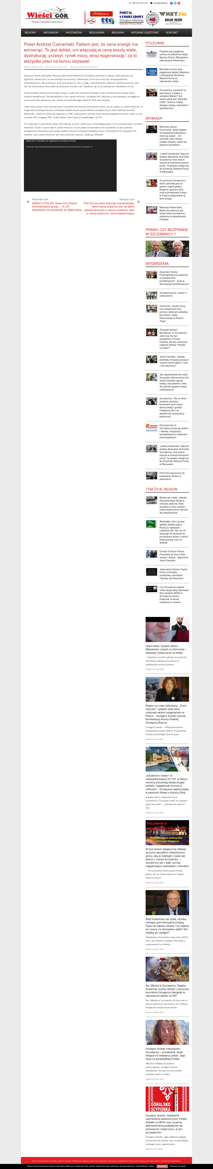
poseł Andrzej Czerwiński (85, 67)
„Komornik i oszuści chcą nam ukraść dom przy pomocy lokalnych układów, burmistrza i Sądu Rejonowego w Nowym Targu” (174, 313)
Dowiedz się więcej (178, 1166)
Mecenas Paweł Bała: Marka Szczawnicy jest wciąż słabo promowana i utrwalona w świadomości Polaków (173, 213)
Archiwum (50, 32)
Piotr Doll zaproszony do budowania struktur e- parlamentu (172, 476)
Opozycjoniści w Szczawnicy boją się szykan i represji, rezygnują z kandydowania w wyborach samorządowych (174, 431)
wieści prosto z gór (59, 67)
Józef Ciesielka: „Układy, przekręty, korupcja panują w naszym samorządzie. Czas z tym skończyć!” (174, 361)
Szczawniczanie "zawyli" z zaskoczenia (173, 294)
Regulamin (96, 32)
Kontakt (172, 32)
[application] (70, 165)
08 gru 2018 (37, 67)
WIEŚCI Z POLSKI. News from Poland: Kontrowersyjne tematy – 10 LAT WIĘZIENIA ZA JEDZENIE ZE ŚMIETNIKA (57, 206)
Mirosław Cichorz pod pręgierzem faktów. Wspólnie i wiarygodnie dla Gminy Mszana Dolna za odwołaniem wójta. (174, 75)
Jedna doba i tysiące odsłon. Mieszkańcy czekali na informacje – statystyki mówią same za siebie (166, 649)
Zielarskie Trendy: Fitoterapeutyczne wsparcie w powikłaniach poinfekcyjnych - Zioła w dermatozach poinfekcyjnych (174, 278)
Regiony (30, 32)
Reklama (118, 32)
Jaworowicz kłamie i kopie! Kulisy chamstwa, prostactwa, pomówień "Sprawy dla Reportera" (173, 574)
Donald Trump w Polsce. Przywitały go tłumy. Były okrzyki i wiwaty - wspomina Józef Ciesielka (174, 556)
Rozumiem (162, 1166)
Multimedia (74, 32)
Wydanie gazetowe (145, 32)
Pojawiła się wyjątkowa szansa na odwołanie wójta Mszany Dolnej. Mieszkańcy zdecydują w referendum (174, 56)
